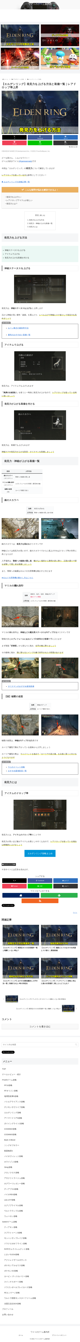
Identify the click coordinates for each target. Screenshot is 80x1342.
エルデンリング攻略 (9, 864)
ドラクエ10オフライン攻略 (15, 1244)
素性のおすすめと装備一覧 (19, 335)
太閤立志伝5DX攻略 (12, 1304)
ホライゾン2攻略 (11, 1162)
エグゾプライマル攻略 (13, 1205)
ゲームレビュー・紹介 (11, 1074)
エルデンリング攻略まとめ (40, 853)
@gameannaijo (25, 161)
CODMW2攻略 (10, 1129)
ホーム (21, 1335)
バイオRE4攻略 (10, 1194)
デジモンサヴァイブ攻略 (14, 1107)
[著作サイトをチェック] (20, 895)
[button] (65, 143)
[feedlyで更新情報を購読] (59, 895)
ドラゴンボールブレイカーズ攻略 (18, 1287)
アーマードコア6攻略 (13, 1118)
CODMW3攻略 (10, 1134)
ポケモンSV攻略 (11, 1271)
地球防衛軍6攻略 (11, 1096)
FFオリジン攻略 (11, 1091)
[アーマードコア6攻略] (20, 58)
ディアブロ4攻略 (11, 1189)
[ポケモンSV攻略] (60, 58)
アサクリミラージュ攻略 (14, 1178)
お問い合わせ (7, 1315)
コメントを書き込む (40, 1026)
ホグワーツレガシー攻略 (14, 1184)
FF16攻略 (8, 1085)
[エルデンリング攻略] (20, 35)
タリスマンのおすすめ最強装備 (21, 686)
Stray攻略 (8, 1167)
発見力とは (33, 227)
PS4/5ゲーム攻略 (9, 1080)
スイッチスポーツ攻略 (13, 1282)
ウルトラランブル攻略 (13, 1211)
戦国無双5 (8, 1151)
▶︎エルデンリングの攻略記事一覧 (16, 182)
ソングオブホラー (11, 1145)
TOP (4, 1069)
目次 (37, 215)
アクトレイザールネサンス (15, 1260)
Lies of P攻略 (9, 1200)
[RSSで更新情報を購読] (40, 900)
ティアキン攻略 (10, 1227)
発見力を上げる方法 (36, 220)
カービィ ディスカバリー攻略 (16, 1276)
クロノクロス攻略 (11, 1173)
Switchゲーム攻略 (9, 1222)
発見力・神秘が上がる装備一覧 (40, 223)
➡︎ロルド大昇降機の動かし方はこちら (17, 578)
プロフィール (7, 1309)
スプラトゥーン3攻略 (13, 1233)
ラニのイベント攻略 (16, 767)
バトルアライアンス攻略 (14, 1102)
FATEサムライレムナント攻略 (16, 1249)
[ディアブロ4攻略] (60, 35)
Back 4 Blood (9, 1140)
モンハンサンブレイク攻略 (15, 1238)
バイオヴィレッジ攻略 (13, 1156)
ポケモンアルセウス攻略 (14, 1265)
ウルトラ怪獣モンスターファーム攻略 (20, 1298)
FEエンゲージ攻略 (12, 1293)
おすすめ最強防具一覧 (17, 771)
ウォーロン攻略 (10, 1216)
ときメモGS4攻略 (11, 1254)
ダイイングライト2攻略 (14, 1124)
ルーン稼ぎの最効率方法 (18, 328)
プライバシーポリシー (59, 1335)
